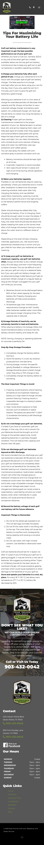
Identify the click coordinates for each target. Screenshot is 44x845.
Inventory (12, 794)
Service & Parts (14, 798)
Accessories (13, 801)
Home (10, 791)
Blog (10, 812)
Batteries (12, 805)
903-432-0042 (22, 667)
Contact (11, 808)
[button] (22, 837)
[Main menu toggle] (39, 7)
